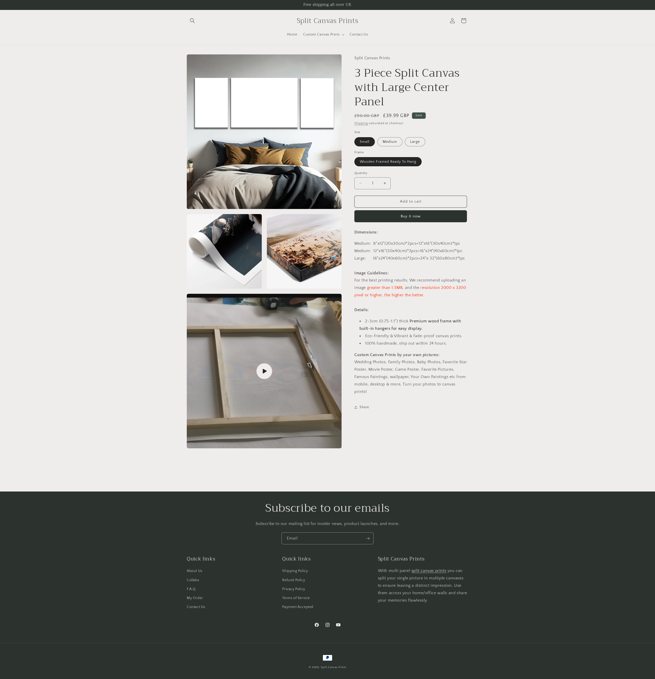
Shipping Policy (295, 571)
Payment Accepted (297, 607)
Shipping (361, 123)
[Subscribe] (367, 538)
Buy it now (411, 216)
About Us (194, 571)
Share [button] (364, 407)
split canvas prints (428, 571)
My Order (195, 598)
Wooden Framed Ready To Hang (388, 162)
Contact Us (196, 607)
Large (415, 142)
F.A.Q (191, 589)
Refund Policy (293, 580)
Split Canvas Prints (333, 667)
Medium (390, 142)
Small (364, 142)
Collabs (193, 580)
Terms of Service (296, 598)
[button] (192, 20)
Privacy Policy (293, 589)
